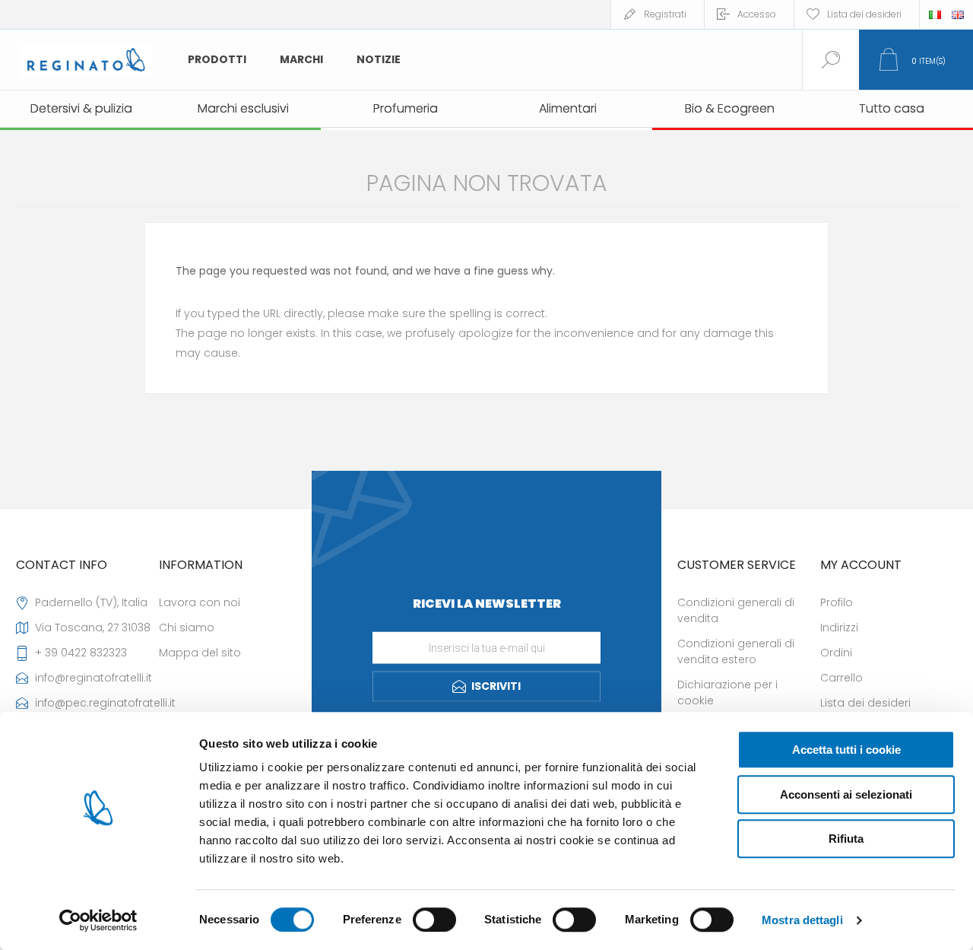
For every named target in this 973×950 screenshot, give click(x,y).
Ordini (836, 652)
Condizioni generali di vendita (735, 610)
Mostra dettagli (802, 919)
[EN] (957, 14)
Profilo (836, 602)
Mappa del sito (200, 652)
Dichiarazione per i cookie (727, 692)
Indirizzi (839, 627)
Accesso (756, 14)
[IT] (935, 14)
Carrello (841, 677)
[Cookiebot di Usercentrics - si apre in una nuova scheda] (98, 920)
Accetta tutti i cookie (846, 749)
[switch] (434, 919)
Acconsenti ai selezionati (846, 794)
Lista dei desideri (865, 702)
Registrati (665, 14)
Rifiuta (846, 838)
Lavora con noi (199, 602)
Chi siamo (186, 627)
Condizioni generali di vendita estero (735, 651)
